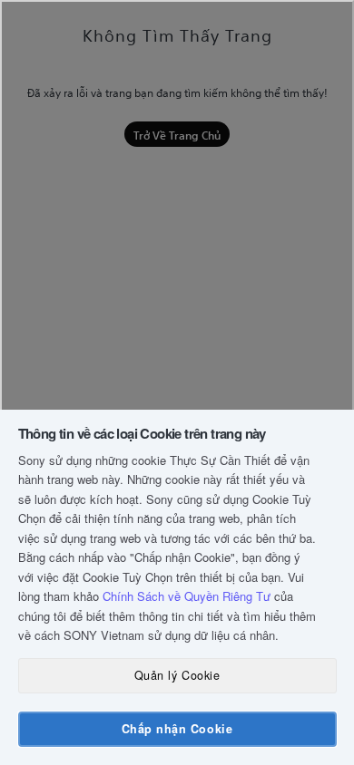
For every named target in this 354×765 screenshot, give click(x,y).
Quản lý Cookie (177, 675)
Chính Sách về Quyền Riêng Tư (186, 596)
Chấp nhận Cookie (177, 729)
